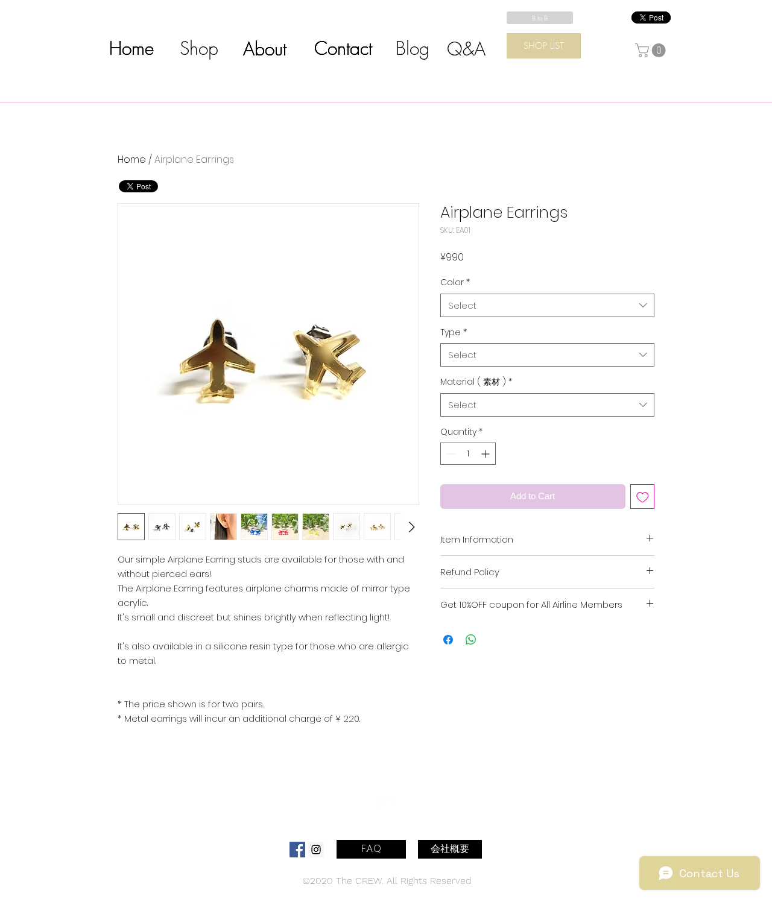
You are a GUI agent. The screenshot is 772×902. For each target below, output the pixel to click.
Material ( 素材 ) (476, 382)
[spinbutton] (468, 453)
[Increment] (486, 453)
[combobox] (547, 305)
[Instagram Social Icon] (316, 849)
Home (132, 159)
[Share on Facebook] (448, 639)
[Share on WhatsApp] (471, 639)
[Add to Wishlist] (642, 496)
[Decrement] (449, 453)
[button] (652, 50)
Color (455, 282)
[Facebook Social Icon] (297, 849)
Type (453, 332)
